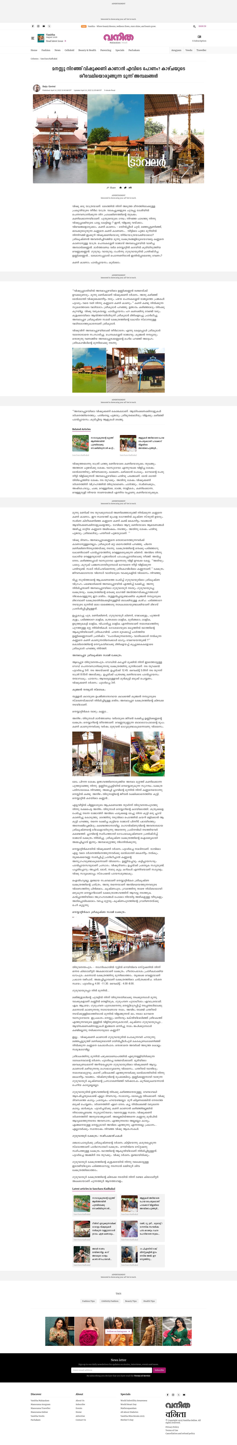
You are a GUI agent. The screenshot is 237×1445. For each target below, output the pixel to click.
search (194, 26)
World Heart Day (128, 1404)
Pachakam (134, 50)
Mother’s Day (127, 1420)
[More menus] (33, 38)
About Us (80, 1400)
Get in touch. (131, 19)
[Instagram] (38, 26)
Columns (35, 59)
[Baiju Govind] (36, 88)
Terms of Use (172, 1430)
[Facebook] (33, 26)
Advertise (80, 1416)
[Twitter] (49, 26)
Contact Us (81, 1420)
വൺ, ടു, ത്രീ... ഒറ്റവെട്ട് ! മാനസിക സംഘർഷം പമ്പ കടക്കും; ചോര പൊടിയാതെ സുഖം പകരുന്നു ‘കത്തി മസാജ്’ (151, 1230)
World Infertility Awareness (134, 1400)
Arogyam (176, 50)
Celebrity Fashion (109, 1301)
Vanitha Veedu (37, 1416)
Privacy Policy (172, 1427)
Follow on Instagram (117, 1331)
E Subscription (199, 40)
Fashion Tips (88, 1301)
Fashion (46, 50)
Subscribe (80, 1404)
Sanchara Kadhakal (48, 59)
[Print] (121, 188)
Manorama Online (39, 1412)
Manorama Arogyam (40, 1404)
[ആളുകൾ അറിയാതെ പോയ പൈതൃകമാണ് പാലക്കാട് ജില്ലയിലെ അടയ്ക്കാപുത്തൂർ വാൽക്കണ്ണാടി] (128, 443)
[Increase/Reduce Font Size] (130, 187)
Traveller (201, 50)
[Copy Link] (125, 188)
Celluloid (69, 50)
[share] (111, 188)
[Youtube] (44, 26)
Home (34, 50)
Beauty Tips (131, 1301)
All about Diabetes (129, 1412)
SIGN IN (202, 26)
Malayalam (115, 43)
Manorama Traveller (40, 1408)
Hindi (124, 43)
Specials (119, 50)
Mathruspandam (128, 1408)
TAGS (118, 1293)
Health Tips (149, 1301)
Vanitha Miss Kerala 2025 (132, 1416)
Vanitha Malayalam (40, 1400)
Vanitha (50, 34)
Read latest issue (54, 41)
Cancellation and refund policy (180, 1433)
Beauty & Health (87, 50)
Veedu (189, 50)
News (57, 50)
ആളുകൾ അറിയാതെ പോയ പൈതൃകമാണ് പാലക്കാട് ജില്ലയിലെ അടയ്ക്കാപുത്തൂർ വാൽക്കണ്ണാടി (150, 1205)
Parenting (105, 50)
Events (79, 1408)
